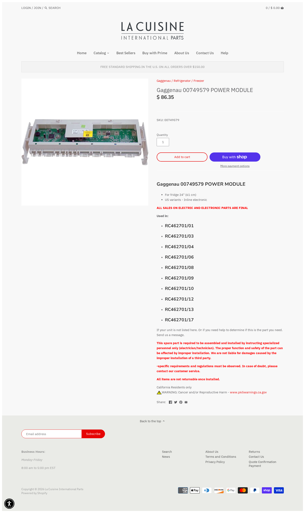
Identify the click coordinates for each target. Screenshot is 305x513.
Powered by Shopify (34, 493)
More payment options (235, 166)
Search (167, 452)
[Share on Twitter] (175, 402)
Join (37, 8)
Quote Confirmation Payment (262, 464)
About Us (211, 452)
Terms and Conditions (220, 457)
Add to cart (182, 157)
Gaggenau (164, 81)
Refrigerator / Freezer (189, 81)
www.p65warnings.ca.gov (248, 392)
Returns (254, 452)
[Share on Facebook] (170, 402)
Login (26, 8)
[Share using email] (186, 402)
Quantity (162, 134)
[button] (9, 503)
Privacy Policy (215, 462)
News (166, 457)
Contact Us (256, 457)
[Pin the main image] (180, 402)
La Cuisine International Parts (64, 489)
